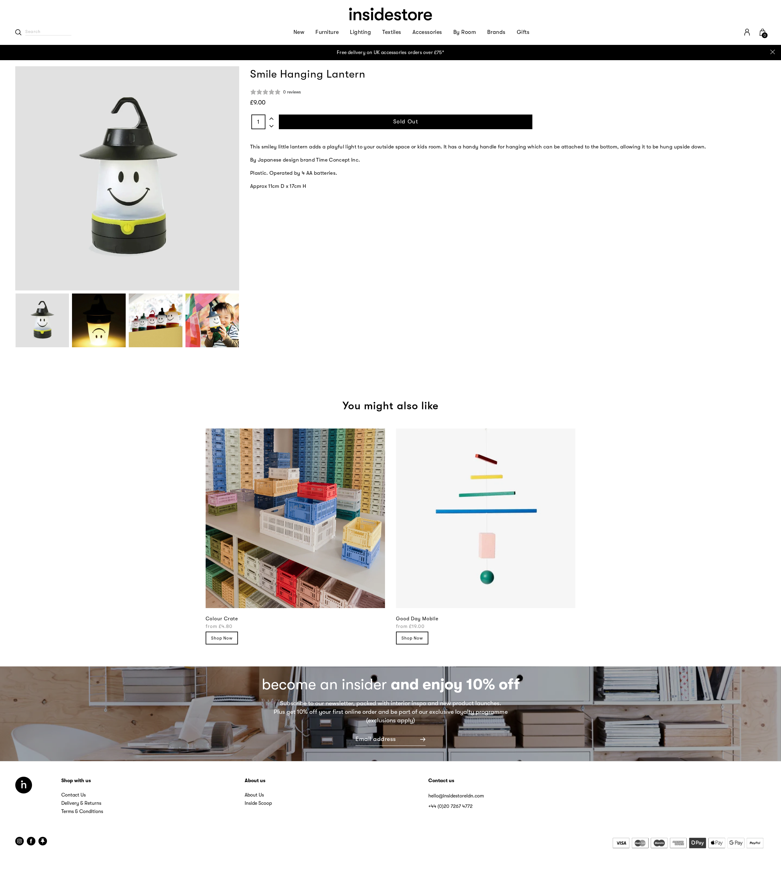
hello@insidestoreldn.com (456, 796)
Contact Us (73, 795)
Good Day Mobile (417, 619)
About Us (254, 795)
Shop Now (221, 638)
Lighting (360, 32)
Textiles (391, 32)
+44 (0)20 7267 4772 (450, 806)
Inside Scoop (258, 803)
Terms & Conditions (82, 811)
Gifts (523, 32)
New (298, 32)
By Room (464, 32)
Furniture (327, 32)
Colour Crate (222, 619)
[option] (390, 52)
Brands (496, 32)
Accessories (427, 32)
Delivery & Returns (81, 803)
